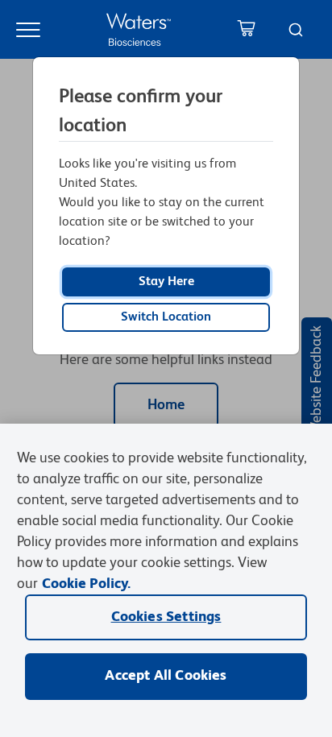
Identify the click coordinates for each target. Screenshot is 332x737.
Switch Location (166, 317)
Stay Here (166, 281)
